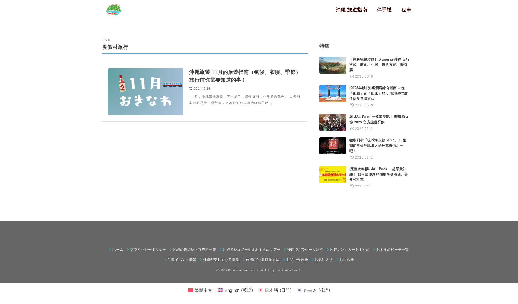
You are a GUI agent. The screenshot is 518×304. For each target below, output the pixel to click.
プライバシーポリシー (148, 249)
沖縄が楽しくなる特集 (221, 259)
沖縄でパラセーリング (305, 249)
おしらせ (346, 259)
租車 (406, 9)
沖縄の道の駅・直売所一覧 (194, 249)
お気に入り (324, 259)
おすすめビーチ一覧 (392, 249)
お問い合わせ (297, 259)
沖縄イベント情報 (182, 259)
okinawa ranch (246, 269)
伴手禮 (384, 9)
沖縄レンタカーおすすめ (350, 249)
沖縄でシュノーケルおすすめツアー (251, 249)
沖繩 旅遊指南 (351, 9)
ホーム (118, 249)
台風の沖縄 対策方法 (262, 259)
